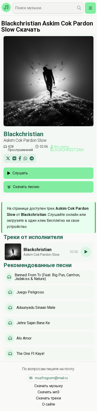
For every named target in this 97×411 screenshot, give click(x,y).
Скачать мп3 (49, 392)
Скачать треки (48, 398)
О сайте (48, 404)
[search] (79, 8)
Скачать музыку (48, 386)
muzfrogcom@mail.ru (51, 378)
